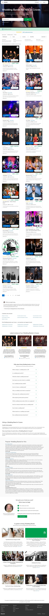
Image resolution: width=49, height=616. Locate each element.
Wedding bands (10, 34)
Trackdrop (39, 613)
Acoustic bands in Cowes (37, 315)
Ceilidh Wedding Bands (9, 480)
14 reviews (8, 200)
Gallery (14, 609)
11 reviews (8, 256)
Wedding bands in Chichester (22, 326)
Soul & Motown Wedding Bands (10, 452)
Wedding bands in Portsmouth (7, 324)
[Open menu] (3, 2)
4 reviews (31, 256)
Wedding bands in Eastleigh (37, 324)
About (26, 607)
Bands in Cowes (5, 319)
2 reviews (31, 118)
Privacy (2, 609)
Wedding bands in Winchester (7, 326)
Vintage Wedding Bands (9, 458)
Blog (14, 611)
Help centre (3, 607)
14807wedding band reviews (27, 32)
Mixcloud (43, 613)
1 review (31, 146)
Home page (4, 34)
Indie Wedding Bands (9, 474)
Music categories (16, 608)
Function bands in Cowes (21, 315)
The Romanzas (25, 355)
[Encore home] (5, 2)
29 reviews (32, 227)
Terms (2, 608)
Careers (26, 608)
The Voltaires (10, 355)
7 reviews (4, 146)
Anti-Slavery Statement (29, 609)
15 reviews (32, 284)
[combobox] (7, 37)
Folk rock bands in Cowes (37, 317)
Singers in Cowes (5, 315)
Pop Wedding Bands (8, 444)
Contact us (3, 611)
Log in (44, 2)
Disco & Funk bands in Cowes (22, 317)
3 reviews (27, 63)
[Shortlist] (41, 2)
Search (37, 2)
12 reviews (8, 63)
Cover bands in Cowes (6, 317)
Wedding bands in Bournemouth (38, 326)
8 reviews (8, 284)
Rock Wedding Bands (9, 467)
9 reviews (31, 201)
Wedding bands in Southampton (22, 324)
